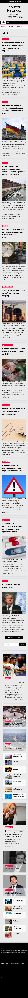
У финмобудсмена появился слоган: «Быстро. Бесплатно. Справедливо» (18, 914)
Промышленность (8, 286)
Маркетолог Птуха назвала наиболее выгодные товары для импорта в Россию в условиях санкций (18, 795)
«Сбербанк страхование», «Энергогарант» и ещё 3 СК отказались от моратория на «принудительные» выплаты (18, 927)
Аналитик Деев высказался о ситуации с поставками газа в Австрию (18, 782)
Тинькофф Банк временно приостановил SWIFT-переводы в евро (18, 768)
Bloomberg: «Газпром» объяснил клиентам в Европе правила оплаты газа (18, 762)
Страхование (8, 827)
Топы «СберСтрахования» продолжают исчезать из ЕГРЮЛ (14, 893)
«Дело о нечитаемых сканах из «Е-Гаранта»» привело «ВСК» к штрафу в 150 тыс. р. (14, 831)
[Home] (3, 22)
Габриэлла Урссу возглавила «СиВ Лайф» (17, 907)
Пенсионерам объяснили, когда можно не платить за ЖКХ (13, 351)
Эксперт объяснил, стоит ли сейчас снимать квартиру (13, 293)
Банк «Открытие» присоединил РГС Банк (18, 901)
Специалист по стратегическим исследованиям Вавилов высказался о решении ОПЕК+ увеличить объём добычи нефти (17, 788)
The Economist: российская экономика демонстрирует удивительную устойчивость (17, 775)
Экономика (6, 39)
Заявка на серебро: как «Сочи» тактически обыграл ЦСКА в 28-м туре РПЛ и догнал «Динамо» (14, 682)
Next (19, 637)
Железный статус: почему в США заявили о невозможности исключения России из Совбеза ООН (14, 724)
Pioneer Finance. (14, 9)
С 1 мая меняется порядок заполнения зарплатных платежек (12, 468)
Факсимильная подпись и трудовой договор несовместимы (13, 411)
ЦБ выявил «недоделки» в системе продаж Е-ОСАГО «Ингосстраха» (18, 921)
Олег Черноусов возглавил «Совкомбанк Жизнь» (12, 869)
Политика (5, 101)
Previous (10, 637)
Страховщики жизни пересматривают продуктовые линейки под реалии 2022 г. (18, 934)
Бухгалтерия (6, 405)
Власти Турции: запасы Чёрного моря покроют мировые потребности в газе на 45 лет (18, 755)
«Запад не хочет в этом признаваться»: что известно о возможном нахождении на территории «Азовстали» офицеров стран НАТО (15, 747)
